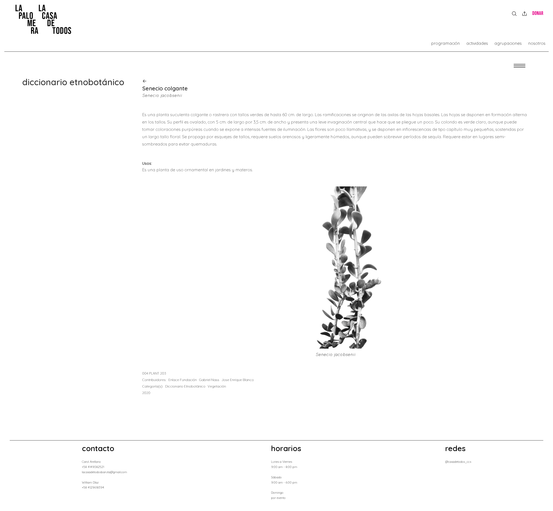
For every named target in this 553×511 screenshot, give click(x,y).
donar (537, 13)
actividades (477, 43)
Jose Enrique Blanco (237, 380)
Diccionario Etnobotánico (185, 386)
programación (445, 43)
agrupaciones (508, 43)
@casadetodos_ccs (458, 462)
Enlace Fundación (182, 380)
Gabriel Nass (209, 380)
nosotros (536, 43)
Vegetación (217, 386)
